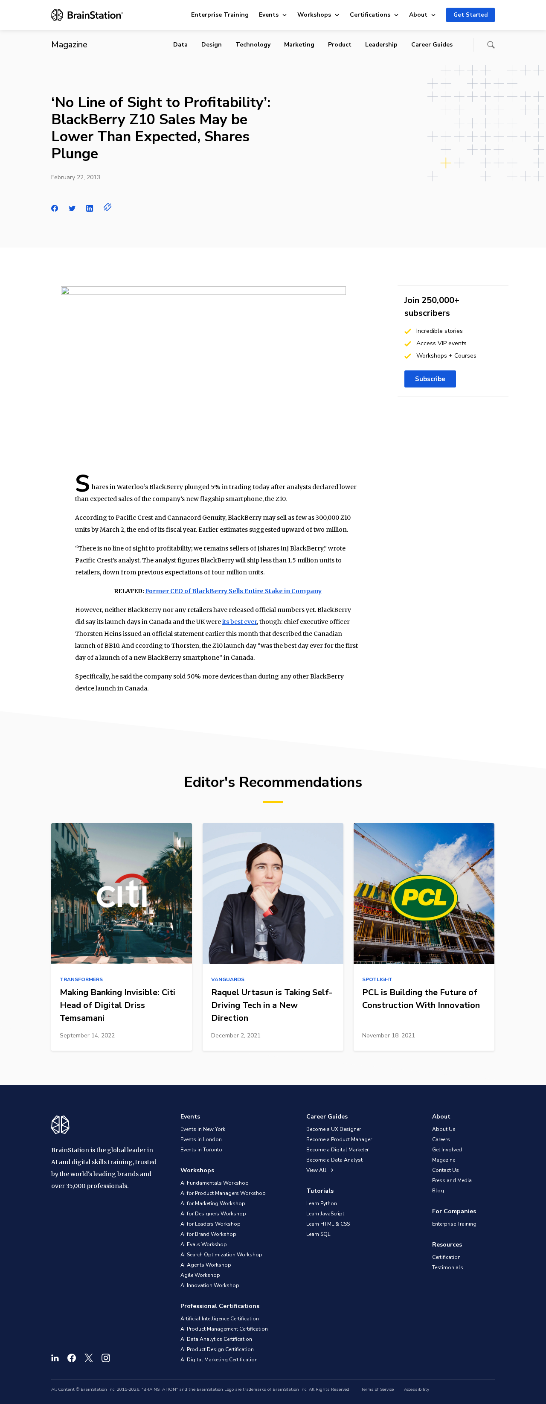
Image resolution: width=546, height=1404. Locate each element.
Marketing (299, 45)
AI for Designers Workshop (213, 1213)
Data (180, 45)
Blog (438, 1190)
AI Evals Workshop (203, 1244)
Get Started (470, 15)
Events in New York (202, 1129)
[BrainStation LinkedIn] (55, 1357)
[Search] (491, 45)
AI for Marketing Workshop (212, 1203)
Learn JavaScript (325, 1213)
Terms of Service (377, 1389)
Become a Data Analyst (334, 1159)
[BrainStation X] (88, 1358)
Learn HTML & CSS (328, 1223)
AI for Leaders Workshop (210, 1223)
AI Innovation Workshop (209, 1285)
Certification (446, 1257)
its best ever (239, 622)
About (418, 15)
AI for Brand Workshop (208, 1234)
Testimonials (447, 1267)
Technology (252, 45)
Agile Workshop (200, 1275)
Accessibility (416, 1389)
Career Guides (432, 45)
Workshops (314, 15)
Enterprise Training (220, 15)
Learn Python (321, 1203)
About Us (444, 1129)
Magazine (443, 1159)
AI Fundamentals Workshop (214, 1183)
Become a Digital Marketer (337, 1149)
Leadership (381, 45)
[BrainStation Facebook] (71, 1358)
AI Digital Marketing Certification (219, 1359)
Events (269, 15)
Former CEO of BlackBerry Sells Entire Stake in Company (233, 591)
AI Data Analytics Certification (216, 1339)
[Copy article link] (108, 207)
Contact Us (445, 1170)
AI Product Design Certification (217, 1349)
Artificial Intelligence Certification (219, 1318)
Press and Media (452, 1180)
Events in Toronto (201, 1149)
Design (211, 45)
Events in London (201, 1139)
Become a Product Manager (339, 1139)
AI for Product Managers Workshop (223, 1193)
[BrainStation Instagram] (106, 1358)
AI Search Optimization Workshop (221, 1254)
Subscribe (430, 379)
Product (339, 45)
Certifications (370, 15)
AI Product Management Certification (224, 1328)
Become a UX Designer (333, 1129)
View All (317, 1170)
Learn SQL (318, 1234)
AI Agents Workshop (205, 1264)
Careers (441, 1139)
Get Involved (447, 1149)
